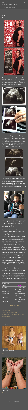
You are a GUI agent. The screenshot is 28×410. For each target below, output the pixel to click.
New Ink (5, 390)
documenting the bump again (18, 314)
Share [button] (3, 310)
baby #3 (10, 312)
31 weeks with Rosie (14, 305)
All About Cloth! (8, 351)
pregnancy (4, 316)
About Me (9, 7)
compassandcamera (18, 403)
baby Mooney (15, 312)
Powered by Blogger (15, 401)
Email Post (7, 310)
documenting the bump (7, 314)
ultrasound (9, 316)
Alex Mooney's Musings (10, 5)
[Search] (25, 2)
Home (3, 7)
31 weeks (6, 312)
